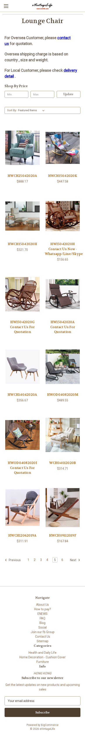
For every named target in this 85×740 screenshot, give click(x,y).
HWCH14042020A (22, 394)
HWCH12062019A (22, 535)
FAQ (42, 618)
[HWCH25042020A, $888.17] (22, 147)
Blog (42, 623)
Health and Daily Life (42, 652)
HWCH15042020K (62, 176)
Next (73, 560)
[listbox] (32, 110)
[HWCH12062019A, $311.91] (22, 507)
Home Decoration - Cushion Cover (42, 657)
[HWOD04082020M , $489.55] (63, 366)
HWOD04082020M (62, 394)
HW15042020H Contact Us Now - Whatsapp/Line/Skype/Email (63, 249)
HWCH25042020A (22, 176)
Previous (14, 560)
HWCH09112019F (62, 535)
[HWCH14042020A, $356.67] (22, 366)
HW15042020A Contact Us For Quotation (62, 327)
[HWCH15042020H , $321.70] (22, 216)
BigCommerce (49, 725)
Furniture (42, 662)
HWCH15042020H (22, 244)
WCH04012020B (62, 463)
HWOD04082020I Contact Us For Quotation (22, 468)
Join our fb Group (42, 632)
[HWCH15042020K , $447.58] (63, 147)
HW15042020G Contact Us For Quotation (22, 327)
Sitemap (42, 641)
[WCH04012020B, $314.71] (63, 435)
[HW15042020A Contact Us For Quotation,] (63, 294)
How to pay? (42, 609)
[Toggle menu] (6, 6)
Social (42, 627)
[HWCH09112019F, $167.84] (63, 507)
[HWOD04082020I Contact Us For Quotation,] (22, 435)
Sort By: (12, 110)
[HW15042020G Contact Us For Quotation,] (22, 294)
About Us (42, 604)
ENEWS (42, 613)
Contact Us (42, 636)
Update (68, 94)
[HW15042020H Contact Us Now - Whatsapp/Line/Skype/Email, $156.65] (63, 216)
